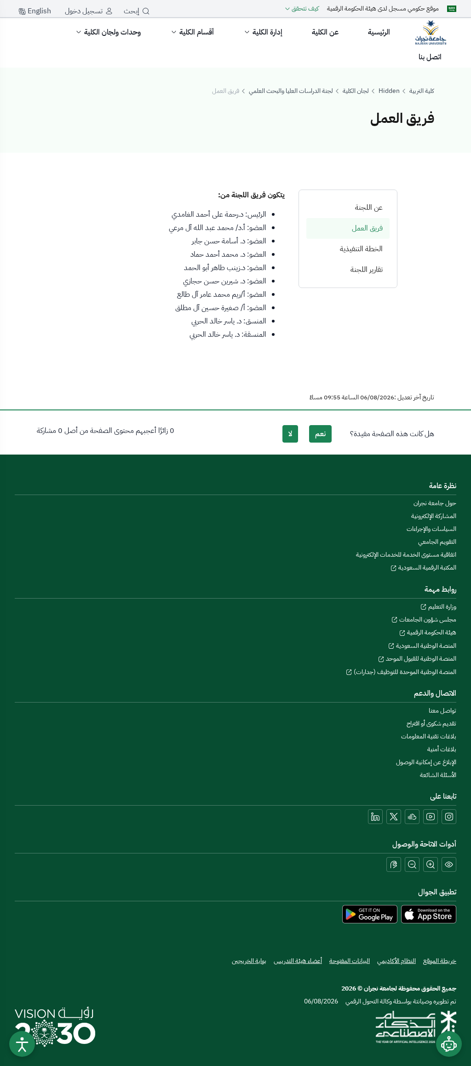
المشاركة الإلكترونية (433, 516)
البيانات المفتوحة (349, 961)
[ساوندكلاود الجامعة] (412, 816)
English (38, 11)
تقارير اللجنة (366, 269)
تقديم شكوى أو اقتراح (431, 723)
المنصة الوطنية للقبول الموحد (420, 658)
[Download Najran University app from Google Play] (369, 913)
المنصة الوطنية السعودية (425, 646)
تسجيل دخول (84, 11)
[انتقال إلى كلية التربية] (430, 32)
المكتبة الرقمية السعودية (426, 567)
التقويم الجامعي (437, 542)
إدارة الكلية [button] (267, 32)
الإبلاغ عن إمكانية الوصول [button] (426, 762)
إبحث (131, 11)
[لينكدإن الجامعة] (375, 816)
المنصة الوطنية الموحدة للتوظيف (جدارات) (404, 672)
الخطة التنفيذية (361, 248)
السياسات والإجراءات (431, 529)
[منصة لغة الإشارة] (393, 864)
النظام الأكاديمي (396, 961)
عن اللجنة (369, 207)
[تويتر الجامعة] (393, 816)
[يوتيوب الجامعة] (430, 816)
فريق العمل (367, 228)
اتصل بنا (430, 57)
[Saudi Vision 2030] (55, 1027)
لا (290, 433)
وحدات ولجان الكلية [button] (112, 32)
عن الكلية (325, 32)
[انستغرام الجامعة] (449, 816)
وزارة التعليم (441, 606)
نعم (320, 433)
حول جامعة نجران (435, 503)
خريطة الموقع (439, 961)
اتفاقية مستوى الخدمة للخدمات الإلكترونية (406, 554)
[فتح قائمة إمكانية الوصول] (22, 1044)
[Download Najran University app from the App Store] (428, 913)
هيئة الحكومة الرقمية (431, 632)
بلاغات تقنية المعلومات (428, 736)
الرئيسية (379, 32)
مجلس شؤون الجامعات (427, 619)
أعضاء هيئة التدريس (298, 961)
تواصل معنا (442, 710)
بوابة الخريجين (249, 961)
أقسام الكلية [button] (196, 32)
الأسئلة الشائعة (438, 775)
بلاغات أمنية (441, 749)
